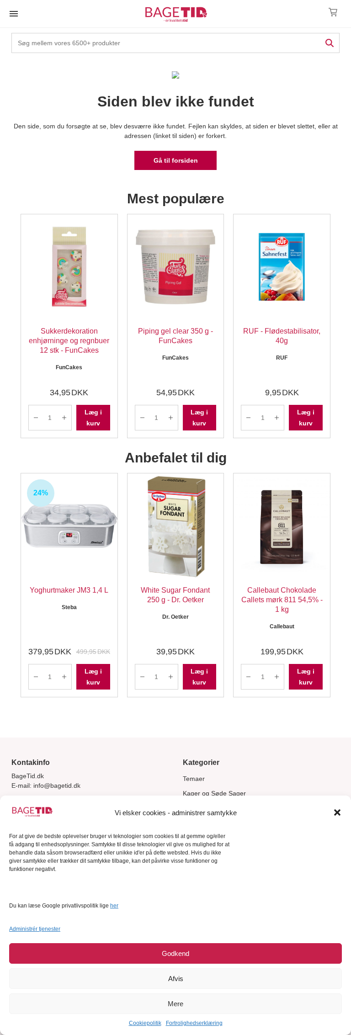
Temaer (194, 778)
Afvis (175, 978)
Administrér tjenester (34, 929)
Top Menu (13, 13)
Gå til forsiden (176, 160)
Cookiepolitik (145, 1023)
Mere (175, 1004)
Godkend (175, 953)
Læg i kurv (93, 418)
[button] (337, 812)
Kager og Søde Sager (214, 793)
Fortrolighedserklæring (194, 1023)
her (114, 905)
